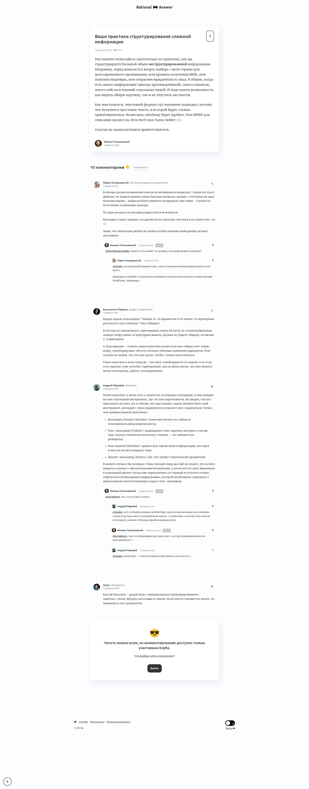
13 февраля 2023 (111, 588)
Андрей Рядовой (113, 385)
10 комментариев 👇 (110, 167)
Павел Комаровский (116, 182)
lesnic (106, 585)
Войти (155, 668)
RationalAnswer (154, 7)
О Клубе (83, 722)
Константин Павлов (115, 309)
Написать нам (97, 722)
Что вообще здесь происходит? (154, 655)
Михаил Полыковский (123, 245)
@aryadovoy (112, 496)
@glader (118, 266)
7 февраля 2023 (110, 186)
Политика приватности (119, 722)
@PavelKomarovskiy (117, 251)
